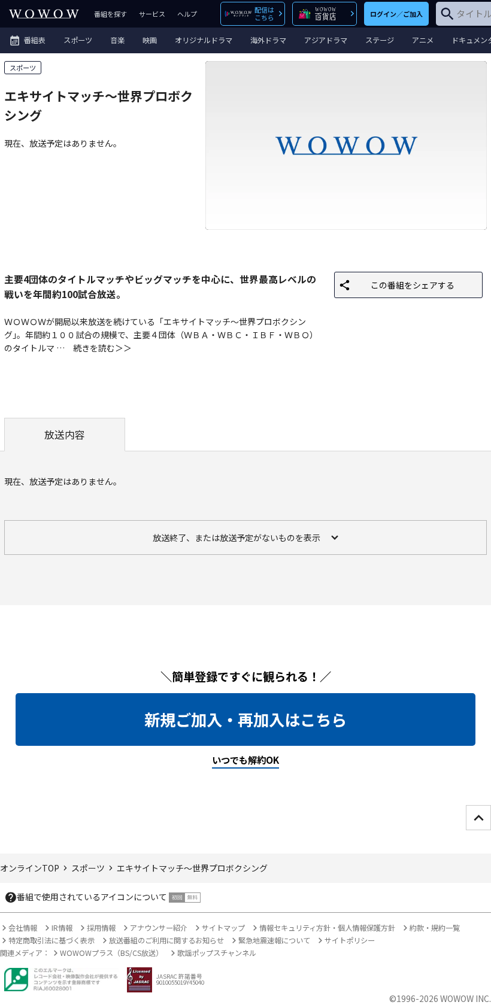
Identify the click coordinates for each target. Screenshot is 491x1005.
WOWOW (44, 14)
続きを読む (94, 348)
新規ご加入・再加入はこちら (245, 719)
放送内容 (64, 434)
